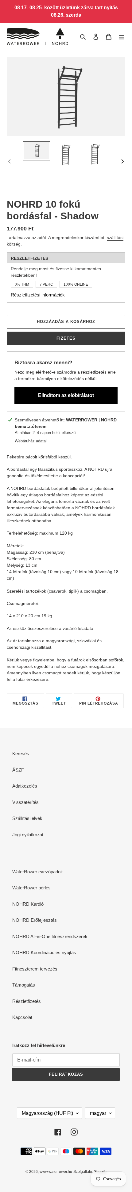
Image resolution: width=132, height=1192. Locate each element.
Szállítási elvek (27, 818)
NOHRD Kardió (28, 904)
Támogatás (23, 984)
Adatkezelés (24, 785)
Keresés (20, 753)
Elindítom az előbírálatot (66, 395)
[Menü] (121, 36)
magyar (98, 1113)
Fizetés (66, 338)
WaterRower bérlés (31, 887)
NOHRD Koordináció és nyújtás (44, 952)
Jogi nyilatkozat (27, 834)
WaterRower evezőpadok (37, 871)
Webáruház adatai (31, 441)
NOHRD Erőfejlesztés (34, 920)
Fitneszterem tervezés (34, 968)
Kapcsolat (22, 1017)
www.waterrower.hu (56, 1171)
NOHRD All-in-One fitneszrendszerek (49, 936)
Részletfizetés (26, 1001)
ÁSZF (18, 769)
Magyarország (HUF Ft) (47, 1113)
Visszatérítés (25, 802)
